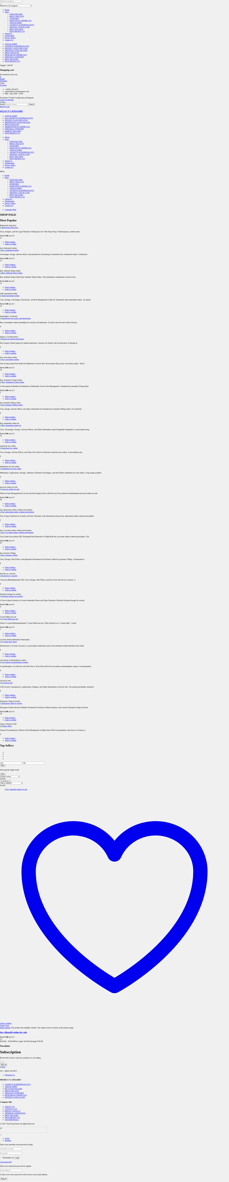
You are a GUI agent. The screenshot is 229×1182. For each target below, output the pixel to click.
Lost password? (6, 1162)
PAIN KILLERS (16, 14)
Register (4, 1179)
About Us (8, 34)
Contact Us (9, 40)
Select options (10, 242)
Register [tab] (8, 1140)
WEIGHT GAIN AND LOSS (16, 48)
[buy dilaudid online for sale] (16, 789)
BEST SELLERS (16, 29)
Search (2, 104)
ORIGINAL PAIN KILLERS (16, 50)
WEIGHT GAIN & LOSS (20, 27)
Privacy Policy (10, 38)
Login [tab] (7, 1138)
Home (7, 10)
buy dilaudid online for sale (13, 1032)
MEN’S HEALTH (17, 16)
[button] (0, 77)
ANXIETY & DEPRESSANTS (22, 25)
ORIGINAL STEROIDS (14, 57)
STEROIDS (14, 18)
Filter (2, 766)
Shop (7, 12)
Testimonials (9, 36)
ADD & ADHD (16, 23)
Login (17, 1158)
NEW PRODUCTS (17, 31)
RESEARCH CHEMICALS (20, 21)
